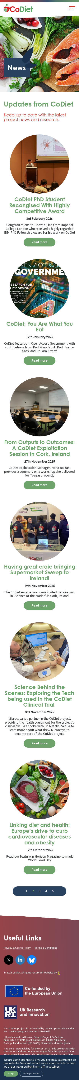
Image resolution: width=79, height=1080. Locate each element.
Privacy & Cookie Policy (17, 948)
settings (54, 1066)
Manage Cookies (31, 1073)
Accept (10, 1073)
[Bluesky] (31, 960)
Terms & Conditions (46, 948)
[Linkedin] (20, 960)
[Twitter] (8, 960)
